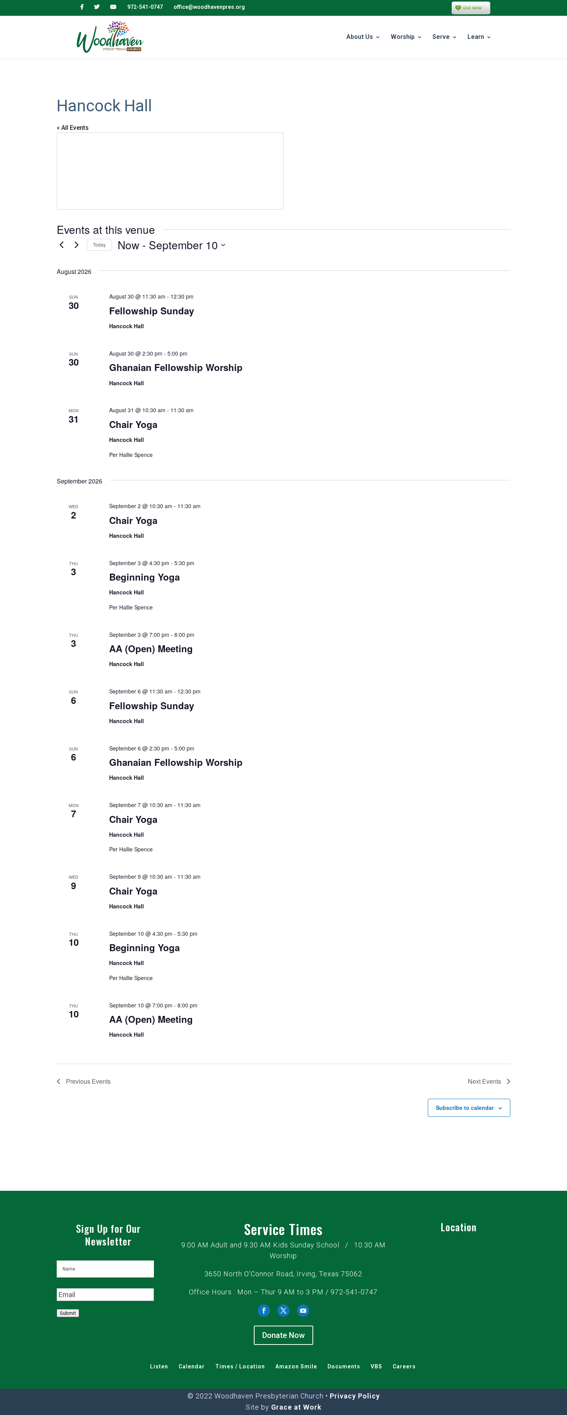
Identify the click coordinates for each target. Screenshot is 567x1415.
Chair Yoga (133, 424)
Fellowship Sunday (151, 310)
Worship (403, 37)
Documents (343, 1366)
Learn (475, 37)
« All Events (73, 127)
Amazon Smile (296, 1366)
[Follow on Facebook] (264, 1310)
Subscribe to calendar (465, 1107)
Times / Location (240, 1366)
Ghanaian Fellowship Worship (176, 367)
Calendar (192, 1366)
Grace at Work (296, 1407)
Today (99, 244)
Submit (68, 1313)
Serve (441, 37)
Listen (159, 1366)
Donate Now (283, 1335)
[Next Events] (76, 245)
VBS (376, 1366)
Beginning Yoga (144, 576)
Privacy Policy (355, 1396)
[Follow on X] (283, 1310)
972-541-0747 (145, 7)
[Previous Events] (61, 245)
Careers (404, 1366)
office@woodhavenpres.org (209, 7)
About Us (359, 37)
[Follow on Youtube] (303, 1310)
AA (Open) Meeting (151, 648)
